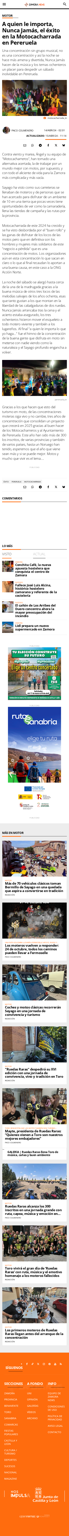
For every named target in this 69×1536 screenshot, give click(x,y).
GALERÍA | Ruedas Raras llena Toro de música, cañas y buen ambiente (32, 1153)
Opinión (32, 1399)
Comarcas (11, 1424)
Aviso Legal (55, 1425)
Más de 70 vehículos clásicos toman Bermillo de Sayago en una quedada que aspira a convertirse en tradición (34, 887)
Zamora (9, 1393)
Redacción (10, 895)
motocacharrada (32, 481)
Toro (7, 1412)
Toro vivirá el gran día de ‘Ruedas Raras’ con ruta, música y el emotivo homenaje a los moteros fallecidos (33, 1272)
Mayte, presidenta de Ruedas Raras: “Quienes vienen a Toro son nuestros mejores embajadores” (33, 1135)
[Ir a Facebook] (27, 1364)
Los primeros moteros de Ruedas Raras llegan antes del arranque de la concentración (34, 1334)
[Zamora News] (34, 4)
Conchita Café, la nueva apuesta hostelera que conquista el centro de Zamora (33, 570)
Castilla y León (10, 1442)
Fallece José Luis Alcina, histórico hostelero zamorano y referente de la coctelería (36, 590)
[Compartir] (32, 145)
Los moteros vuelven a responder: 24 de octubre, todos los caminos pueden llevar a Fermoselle (32, 949)
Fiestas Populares (11, 1432)
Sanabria (10, 1418)
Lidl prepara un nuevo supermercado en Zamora (34, 627)
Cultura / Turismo (10, 1452)
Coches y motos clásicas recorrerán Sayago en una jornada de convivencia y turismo (33, 1011)
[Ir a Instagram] (44, 1364)
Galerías (32, 1405)
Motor (7, 16)
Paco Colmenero (22, 130)
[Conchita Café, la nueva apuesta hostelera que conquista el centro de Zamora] (7, 566)
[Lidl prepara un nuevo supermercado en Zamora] (7, 627)
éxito (6, 481)
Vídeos (31, 1412)
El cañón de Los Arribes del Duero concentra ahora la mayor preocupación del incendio (35, 610)
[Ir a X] (38, 1364)
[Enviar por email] (25, 145)
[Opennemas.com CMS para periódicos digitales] (34, 1516)
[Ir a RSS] (61, 1364)
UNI (29, 1393)
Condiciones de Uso (56, 1408)
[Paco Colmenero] (6, 130)
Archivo (32, 1418)
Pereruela (16, 481)
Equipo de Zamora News (54, 1397)
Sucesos (9, 1466)
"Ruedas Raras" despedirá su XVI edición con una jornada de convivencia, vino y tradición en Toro (34, 1073)
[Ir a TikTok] (32, 1364)
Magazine (10, 1478)
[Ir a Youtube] (55, 1364)
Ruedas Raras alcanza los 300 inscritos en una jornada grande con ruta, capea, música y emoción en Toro (33, 1212)
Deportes (10, 1460)
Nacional (10, 1472)
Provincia (10, 1399)
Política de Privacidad (55, 1417)
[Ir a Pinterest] (49, 1364)
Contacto (54, 1432)
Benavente (11, 1405)
